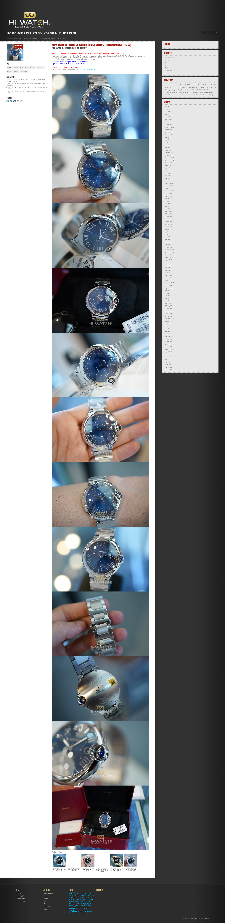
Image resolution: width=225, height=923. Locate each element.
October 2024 (169, 163)
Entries (20, 896)
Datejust (76, 903)
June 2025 (168, 142)
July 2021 (167, 262)
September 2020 (169, 288)
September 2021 (169, 257)
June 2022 (168, 234)
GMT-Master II (88, 905)
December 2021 (169, 249)
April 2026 (168, 117)
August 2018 (168, 352)
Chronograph (74, 901)
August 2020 (168, 290)
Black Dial (73, 899)
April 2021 (168, 270)
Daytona (88, 903)
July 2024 (167, 170)
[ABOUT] (14, 33)
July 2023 (167, 201)
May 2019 (167, 329)
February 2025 (169, 152)
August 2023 (168, 198)
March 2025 (168, 150)
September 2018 (169, 349)
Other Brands (14, 38)
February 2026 (169, 122)
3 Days (80, 893)
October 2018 (169, 346)
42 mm (87, 895)
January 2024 (169, 186)
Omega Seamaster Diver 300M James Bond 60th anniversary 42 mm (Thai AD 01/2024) (189, 92)
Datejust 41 (83, 903)
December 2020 (169, 280)
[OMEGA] (40, 33)
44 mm (71, 897)
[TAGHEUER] (58, 33)
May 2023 (167, 206)
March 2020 (168, 303)
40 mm (26, 67)
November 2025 (169, 129)
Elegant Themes (193, 918)
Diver (74, 905)
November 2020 (169, 283)
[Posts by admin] (58, 48)
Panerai (167, 63)
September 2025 (169, 134)
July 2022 (167, 232)
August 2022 (168, 229)
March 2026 (168, 119)
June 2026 (168, 111)
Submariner (73, 913)
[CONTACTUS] (21, 33)
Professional (89, 909)
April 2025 (168, 147)
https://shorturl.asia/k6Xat (85, 70)
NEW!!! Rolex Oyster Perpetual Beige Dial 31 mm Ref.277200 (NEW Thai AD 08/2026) (189, 95)
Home (8, 38)
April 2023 (168, 209)
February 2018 (169, 367)
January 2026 (169, 124)
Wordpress (206, 918)
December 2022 (169, 219)
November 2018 (169, 344)
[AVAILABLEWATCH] (31, 33)
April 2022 (168, 239)
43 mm (92, 895)
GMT (82, 905)
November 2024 (169, 160)
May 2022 (167, 237)
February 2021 (169, 275)
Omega (167, 60)
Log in (19, 893)
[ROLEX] (51, 33)
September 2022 (169, 226)
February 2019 (169, 336)
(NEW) (21, 67)
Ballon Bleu (40, 67)
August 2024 (168, 168)
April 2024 (168, 178)
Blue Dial (9, 71)
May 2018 (167, 359)
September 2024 (169, 165)
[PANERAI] (46, 33)
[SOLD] (75, 33)
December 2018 (169, 341)
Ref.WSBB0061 (23, 71)
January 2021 (169, 277)
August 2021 (168, 260)
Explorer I (78, 905)
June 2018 (168, 357)
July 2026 (167, 109)
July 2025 (167, 140)
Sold (166, 73)
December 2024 (169, 157)
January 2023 (169, 216)
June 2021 (168, 265)
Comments (21, 898)
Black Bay (90, 897)
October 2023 (169, 193)
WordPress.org (21, 901)
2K (77, 893)
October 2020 (169, 285)
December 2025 (169, 127)
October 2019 (169, 316)
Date (70, 903)
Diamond (71, 905)
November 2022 (169, 221)
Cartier (16, 71)
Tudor (79, 913)
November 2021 (169, 252)
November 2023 (169, 191)
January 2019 (169, 339)
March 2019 (168, 334)
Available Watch (169, 57)
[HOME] (9, 33)
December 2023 (169, 188)
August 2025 (168, 137)
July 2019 (167, 323)
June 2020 (168, 295)
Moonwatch (87, 907)
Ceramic (91, 899)
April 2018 (168, 362)
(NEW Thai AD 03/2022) (12, 67)
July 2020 (167, 293)
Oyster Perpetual (81, 909)
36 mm (90, 893)
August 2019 (168, 321)
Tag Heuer (168, 68)
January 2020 (169, 308)
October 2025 (169, 132)
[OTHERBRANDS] (67, 33)
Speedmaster (89, 911)
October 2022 (169, 224)
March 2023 (168, 211)
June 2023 (168, 203)
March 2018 (168, 364)
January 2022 (169, 247)
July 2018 (167, 354)
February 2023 (169, 214)
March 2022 (168, 242)
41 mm (81, 895)
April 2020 (168, 300)
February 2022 (169, 244)
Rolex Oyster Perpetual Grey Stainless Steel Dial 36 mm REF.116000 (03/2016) (187, 90)
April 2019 (168, 331)
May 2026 (167, 114)
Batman (86, 897)
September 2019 (169, 318)
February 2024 (169, 183)
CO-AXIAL (82, 901)
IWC (70, 907)
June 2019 (168, 326)
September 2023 (169, 196)
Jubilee (74, 907)
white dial (84, 913)
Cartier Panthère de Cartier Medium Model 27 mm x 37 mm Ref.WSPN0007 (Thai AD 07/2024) (191, 84)
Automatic (32, 67)
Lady (78, 907)
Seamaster (81, 911)
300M (75, 897)
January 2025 (169, 155)
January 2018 (169, 369)
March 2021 (168, 272)
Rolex (166, 65)
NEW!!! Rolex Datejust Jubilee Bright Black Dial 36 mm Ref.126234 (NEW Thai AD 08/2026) (190, 87)
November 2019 (169, 313)
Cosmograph (88, 901)
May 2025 (167, 145)
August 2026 (168, 106)
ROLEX (73, 910)
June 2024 (168, 173)
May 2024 (167, 175)
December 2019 (169, 311)
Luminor (81, 907)
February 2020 (169, 306)
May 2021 (167, 267)
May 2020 (167, 298)
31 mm (85, 893)
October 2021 (169, 254)
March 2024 (168, 180)
